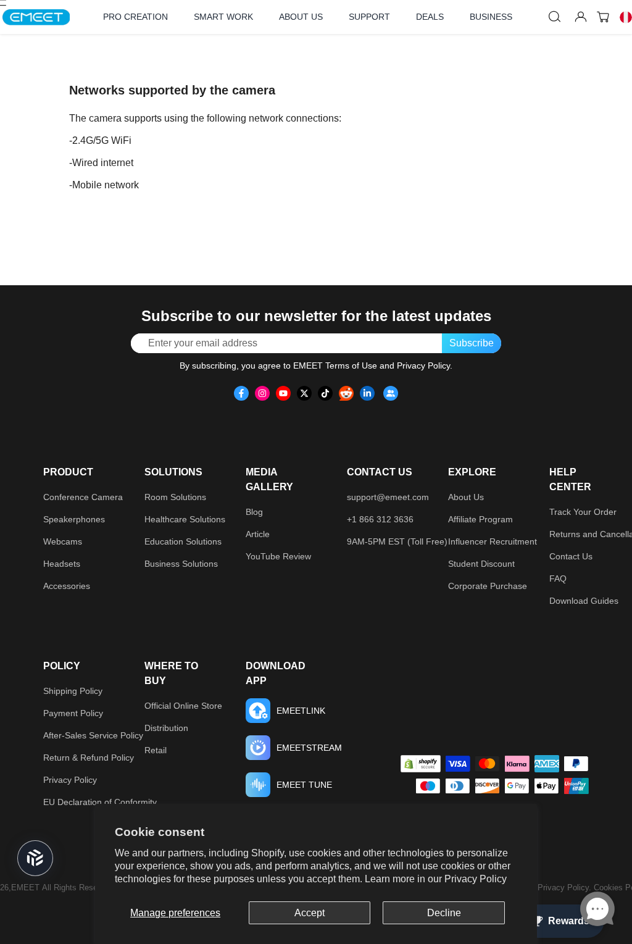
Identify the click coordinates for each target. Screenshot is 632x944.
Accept (309, 913)
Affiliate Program (480, 519)
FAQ (558, 578)
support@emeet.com (388, 497)
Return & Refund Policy (88, 757)
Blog (254, 512)
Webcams (62, 541)
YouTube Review (278, 556)
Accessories (66, 586)
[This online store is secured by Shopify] (421, 763)
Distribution (166, 728)
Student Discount (481, 564)
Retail (155, 750)
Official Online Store (183, 706)
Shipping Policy (72, 691)
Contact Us (570, 556)
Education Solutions (183, 541)
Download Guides (583, 601)
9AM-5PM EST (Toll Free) (397, 541)
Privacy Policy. (566, 887)
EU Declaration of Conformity (100, 802)
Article (258, 534)
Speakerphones (74, 519)
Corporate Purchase (487, 586)
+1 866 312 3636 (380, 519)
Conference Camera (83, 497)
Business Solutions (181, 564)
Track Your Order (583, 512)
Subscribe (471, 343)
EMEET (25, 887)
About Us (466, 497)
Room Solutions (175, 497)
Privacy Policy (475, 879)
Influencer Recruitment (492, 541)
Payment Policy (73, 713)
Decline (444, 913)
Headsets (61, 564)
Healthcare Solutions (184, 519)
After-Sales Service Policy (93, 735)
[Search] (555, 16)
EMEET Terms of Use (335, 365)
